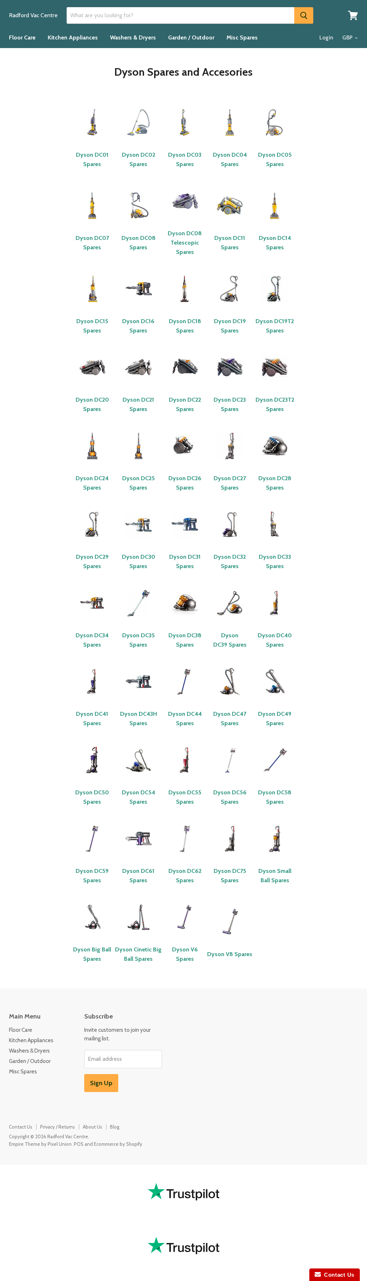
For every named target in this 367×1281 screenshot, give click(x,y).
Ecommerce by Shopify (118, 1144)
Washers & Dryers (133, 37)
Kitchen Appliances (73, 37)
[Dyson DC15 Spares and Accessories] (92, 306)
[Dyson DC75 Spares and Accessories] (229, 855)
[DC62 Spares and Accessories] (184, 855)
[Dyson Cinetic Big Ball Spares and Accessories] (138, 934)
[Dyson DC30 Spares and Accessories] (138, 541)
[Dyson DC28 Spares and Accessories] (274, 463)
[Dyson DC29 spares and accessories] (92, 541)
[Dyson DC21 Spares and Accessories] (138, 384)
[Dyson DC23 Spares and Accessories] (229, 384)
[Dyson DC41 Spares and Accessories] (92, 698)
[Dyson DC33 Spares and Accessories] (274, 541)
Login (326, 37)
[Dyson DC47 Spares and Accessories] (229, 698)
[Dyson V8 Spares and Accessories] (229, 939)
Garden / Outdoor (191, 37)
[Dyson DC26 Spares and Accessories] (184, 463)
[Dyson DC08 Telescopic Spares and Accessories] (184, 218)
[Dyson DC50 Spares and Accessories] (92, 777)
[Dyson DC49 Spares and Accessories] (274, 698)
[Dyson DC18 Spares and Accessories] (184, 306)
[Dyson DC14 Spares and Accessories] (274, 222)
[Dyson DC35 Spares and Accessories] (138, 620)
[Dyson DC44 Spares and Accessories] (184, 698)
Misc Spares (242, 37)
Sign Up (101, 1083)
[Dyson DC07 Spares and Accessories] (92, 222)
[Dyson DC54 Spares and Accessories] (138, 777)
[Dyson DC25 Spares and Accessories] (138, 463)
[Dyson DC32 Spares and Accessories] (229, 541)
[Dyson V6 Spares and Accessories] (184, 934)
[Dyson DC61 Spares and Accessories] (138, 855)
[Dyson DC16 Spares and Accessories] (138, 306)
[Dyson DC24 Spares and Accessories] (92, 463)
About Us (92, 1127)
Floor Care (22, 37)
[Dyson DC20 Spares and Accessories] (92, 384)
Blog (114, 1127)
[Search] (303, 15)
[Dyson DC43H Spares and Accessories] (138, 698)
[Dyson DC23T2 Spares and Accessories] (274, 384)
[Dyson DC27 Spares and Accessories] (229, 463)
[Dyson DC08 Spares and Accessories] (138, 222)
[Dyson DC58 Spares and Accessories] (275, 777)
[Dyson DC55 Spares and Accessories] (185, 777)
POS (79, 1144)
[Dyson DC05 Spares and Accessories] (274, 139)
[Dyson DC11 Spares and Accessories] (229, 222)
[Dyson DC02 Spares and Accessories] (138, 139)
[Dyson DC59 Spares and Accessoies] (92, 855)
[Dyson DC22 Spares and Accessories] (184, 384)
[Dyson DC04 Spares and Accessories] (229, 139)
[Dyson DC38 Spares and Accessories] (184, 620)
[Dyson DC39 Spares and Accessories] (229, 620)
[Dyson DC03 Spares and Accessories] (184, 139)
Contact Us (20, 1127)
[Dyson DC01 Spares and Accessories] (92, 139)
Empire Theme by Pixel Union (40, 1144)
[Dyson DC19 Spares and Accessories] (229, 306)
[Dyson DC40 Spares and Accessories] (274, 620)
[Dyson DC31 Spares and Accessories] (184, 541)
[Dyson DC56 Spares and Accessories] (230, 777)
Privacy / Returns (57, 1127)
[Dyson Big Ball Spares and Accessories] (92, 934)
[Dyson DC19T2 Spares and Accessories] (274, 306)
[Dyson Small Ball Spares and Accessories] (274, 855)
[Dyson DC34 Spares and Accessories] (92, 620)
